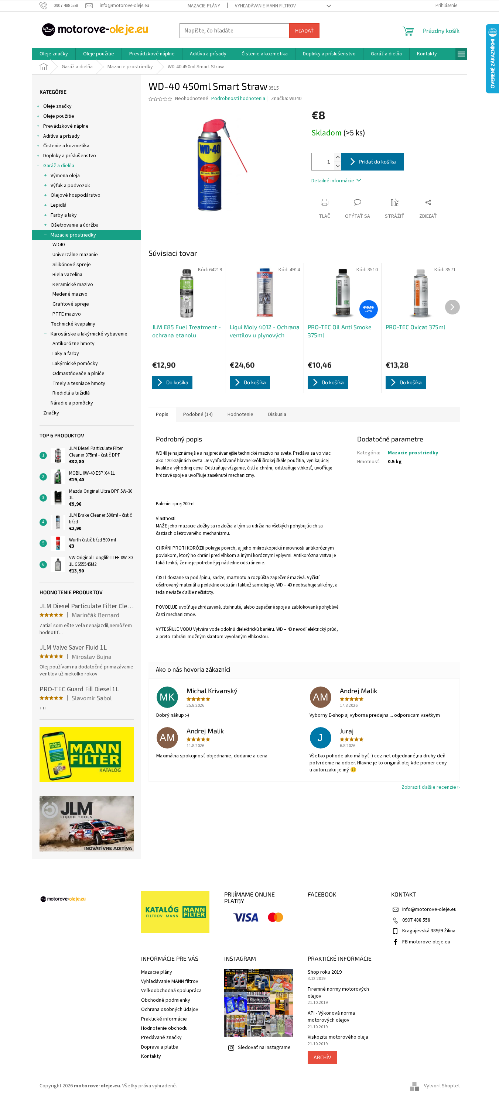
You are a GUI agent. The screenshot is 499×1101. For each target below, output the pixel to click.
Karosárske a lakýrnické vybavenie (89, 334)
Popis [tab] (162, 414)
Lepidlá (58, 205)
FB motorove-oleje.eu (426, 942)
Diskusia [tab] (277, 414)
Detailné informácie (332, 181)
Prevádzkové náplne (66, 126)
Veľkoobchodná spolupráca (171, 990)
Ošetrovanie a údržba (75, 225)
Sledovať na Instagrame (264, 1047)
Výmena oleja (65, 175)
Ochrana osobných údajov (169, 1009)
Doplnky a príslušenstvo (69, 155)
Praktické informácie (164, 1019)
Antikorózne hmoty (73, 343)
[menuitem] (53, 54)
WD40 (58, 244)
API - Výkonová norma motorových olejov (331, 1017)
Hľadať (304, 30)
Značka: (286, 98)
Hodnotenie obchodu (164, 1028)
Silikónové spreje (71, 264)
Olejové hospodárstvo (75, 195)
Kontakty (151, 1056)
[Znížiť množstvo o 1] (337, 166)
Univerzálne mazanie (75, 254)
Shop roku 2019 (325, 972)
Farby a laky (64, 215)
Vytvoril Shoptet (442, 1086)
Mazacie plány (204, 6)
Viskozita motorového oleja (338, 1037)
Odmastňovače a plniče (78, 373)
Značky (51, 413)
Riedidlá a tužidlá (71, 393)
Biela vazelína (67, 274)
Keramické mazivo (72, 284)
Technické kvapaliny (73, 324)
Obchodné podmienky (165, 1000)
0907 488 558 (416, 920)
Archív (322, 1057)
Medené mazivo (70, 294)
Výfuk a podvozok (70, 185)
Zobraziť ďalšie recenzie (428, 787)
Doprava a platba (159, 1047)
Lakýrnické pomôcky (75, 363)
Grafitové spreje (70, 304)
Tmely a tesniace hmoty (78, 383)
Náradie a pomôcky (72, 403)
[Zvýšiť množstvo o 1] (337, 157)
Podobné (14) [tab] (198, 414)
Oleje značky (57, 106)
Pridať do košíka (377, 161)
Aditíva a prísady (61, 136)
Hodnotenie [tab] (240, 414)
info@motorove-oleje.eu (429, 909)
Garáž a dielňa (58, 165)
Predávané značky (161, 1037)
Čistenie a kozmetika (66, 145)
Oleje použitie (58, 116)
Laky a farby (65, 353)
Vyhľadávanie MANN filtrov (265, 6)
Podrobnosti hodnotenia (238, 98)
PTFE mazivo (66, 314)
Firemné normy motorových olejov (338, 993)
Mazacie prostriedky (73, 235)
